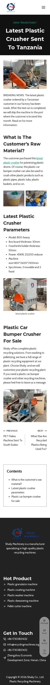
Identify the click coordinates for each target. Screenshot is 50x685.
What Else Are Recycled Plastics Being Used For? (39, 440)
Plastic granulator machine (22, 584)
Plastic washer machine (20, 595)
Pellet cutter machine (19, 606)
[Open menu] (43, 7)
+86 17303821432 (17, 650)
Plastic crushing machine (21, 589)
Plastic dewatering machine (22, 600)
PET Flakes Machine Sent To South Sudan (12, 437)
